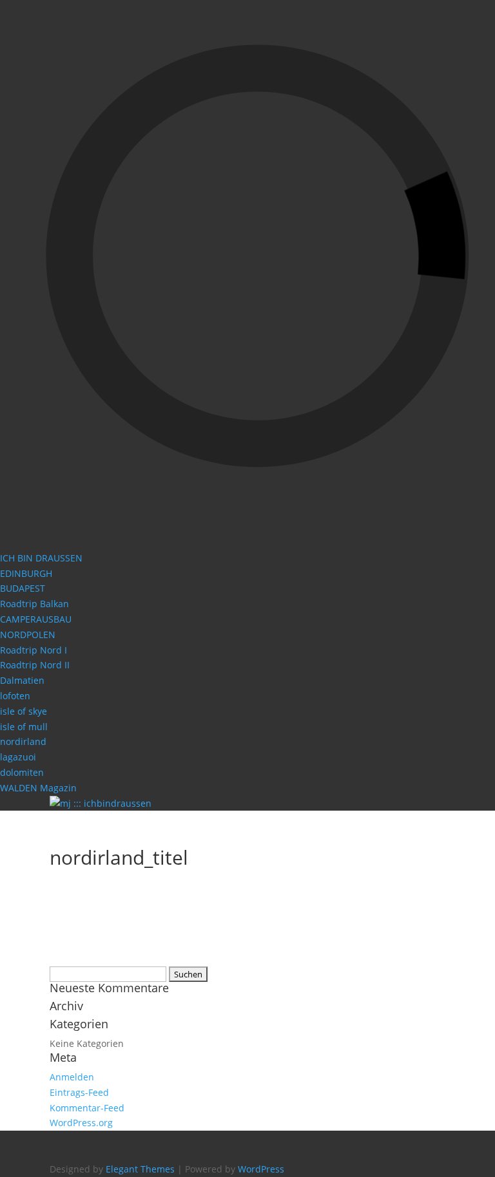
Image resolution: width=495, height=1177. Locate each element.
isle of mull (24, 726)
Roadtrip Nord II (35, 665)
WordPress (261, 1169)
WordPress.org (81, 1122)
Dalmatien (22, 680)
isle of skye (23, 711)
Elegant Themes (140, 1169)
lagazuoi (18, 757)
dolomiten (22, 772)
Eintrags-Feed (79, 1092)
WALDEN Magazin (38, 788)
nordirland (23, 741)
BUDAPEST (22, 588)
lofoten (15, 696)
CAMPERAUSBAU (36, 619)
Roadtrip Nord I (33, 650)
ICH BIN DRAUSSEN (41, 558)
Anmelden (72, 1077)
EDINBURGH (26, 573)
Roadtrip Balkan (34, 604)
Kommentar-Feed (87, 1108)
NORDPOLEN (27, 634)
